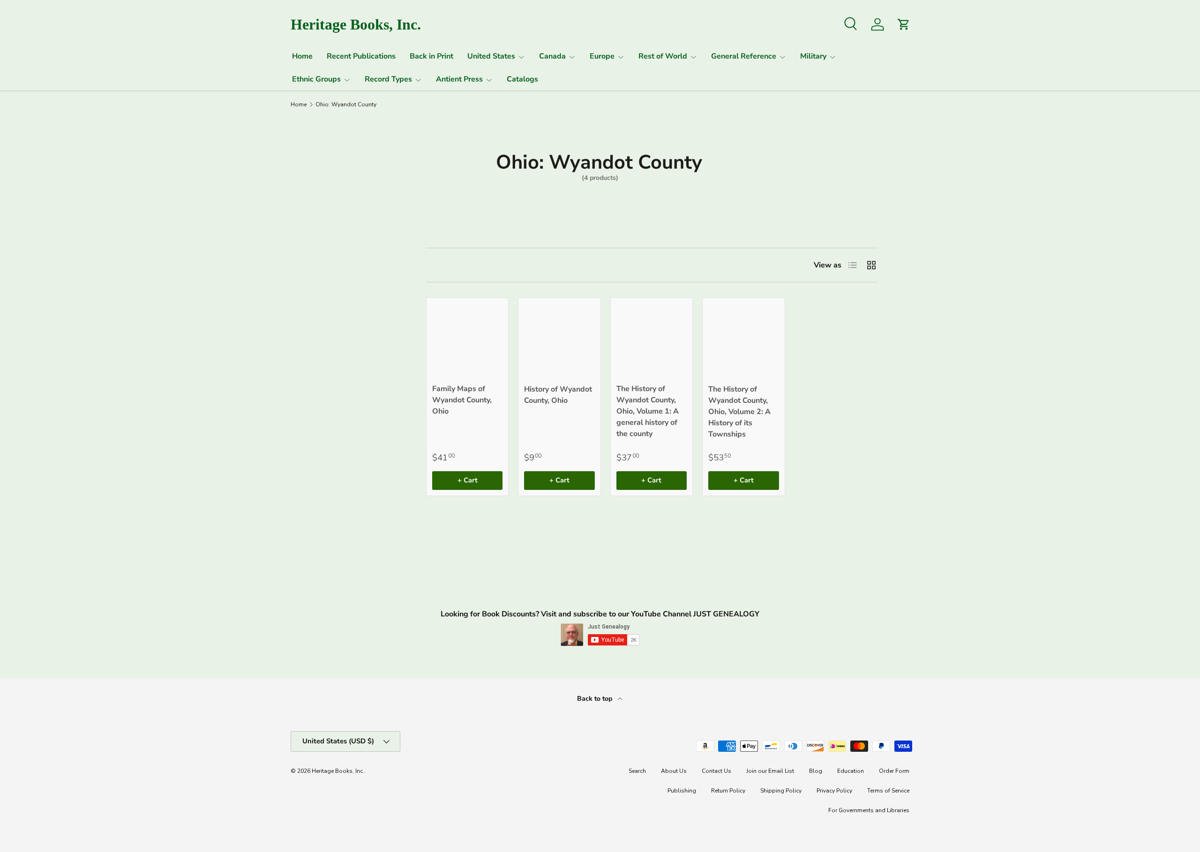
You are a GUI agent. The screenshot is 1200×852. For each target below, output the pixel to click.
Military (813, 56)
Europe (602, 56)
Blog (815, 771)
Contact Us (716, 771)
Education (850, 771)
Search (637, 771)
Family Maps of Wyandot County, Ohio (462, 400)
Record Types (388, 79)
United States (491, 56)
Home (302, 56)
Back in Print (431, 56)
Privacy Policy (834, 790)
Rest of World (662, 56)
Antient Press (459, 79)
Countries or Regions (317, 260)
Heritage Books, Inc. (338, 771)
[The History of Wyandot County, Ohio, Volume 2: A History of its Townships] (743, 339)
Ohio (302, 305)
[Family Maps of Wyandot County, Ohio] (467, 339)
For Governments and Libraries (868, 810)
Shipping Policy (781, 790)
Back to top (595, 698)
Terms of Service (888, 790)
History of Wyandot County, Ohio (558, 395)
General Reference (743, 56)
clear (377, 305)
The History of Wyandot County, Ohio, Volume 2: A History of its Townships (739, 411)
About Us (674, 771)
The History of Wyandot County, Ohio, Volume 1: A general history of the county (647, 411)
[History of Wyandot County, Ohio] (559, 339)
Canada (552, 56)
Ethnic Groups (316, 79)
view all (369, 230)
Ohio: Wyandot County (345, 104)
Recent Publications (361, 56)
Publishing (682, 790)
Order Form (894, 771)
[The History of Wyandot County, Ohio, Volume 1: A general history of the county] (651, 339)
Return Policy (728, 790)
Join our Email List (770, 771)
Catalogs (522, 79)
